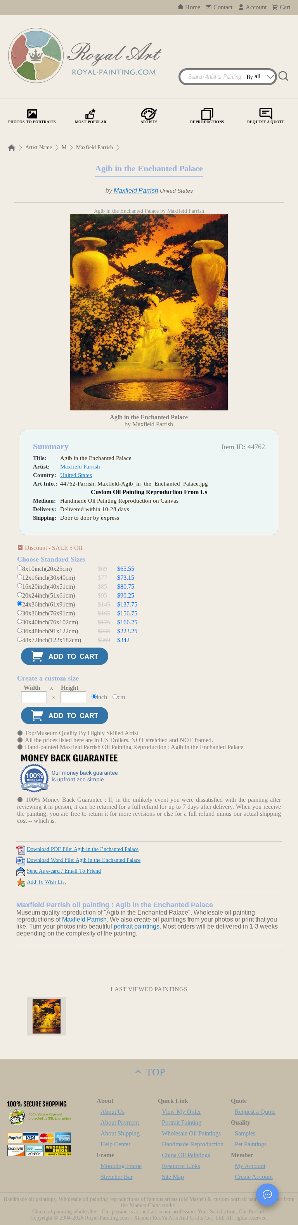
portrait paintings (136, 926)
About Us (112, 1111)
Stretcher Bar (116, 1176)
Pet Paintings (251, 1144)
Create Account (254, 1176)
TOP (154, 1072)
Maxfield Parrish (94, 147)
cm (121, 697)
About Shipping (120, 1133)
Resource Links (181, 1166)
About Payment (119, 1122)
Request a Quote (255, 1111)
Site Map (173, 1176)
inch (102, 697)
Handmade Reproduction (193, 1144)
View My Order (181, 1111)
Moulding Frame (121, 1166)
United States (76, 475)
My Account (250, 1166)
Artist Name (38, 147)
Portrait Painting (181, 1122)
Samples (245, 1133)
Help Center (115, 1144)
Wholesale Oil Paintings (191, 1133)
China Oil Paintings (186, 1155)
